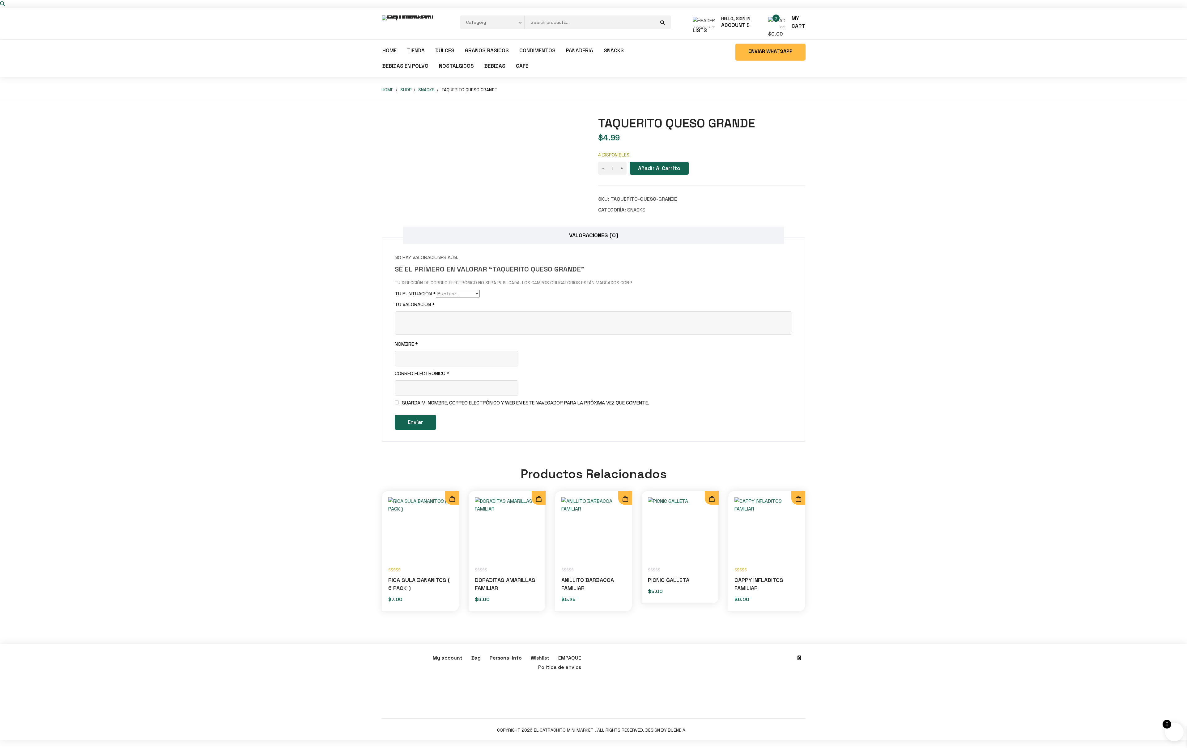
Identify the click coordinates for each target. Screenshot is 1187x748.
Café (522, 65)
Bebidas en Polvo (405, 65)
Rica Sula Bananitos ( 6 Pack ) (419, 584)
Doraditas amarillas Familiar (505, 584)
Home (389, 50)
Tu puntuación (415, 293)
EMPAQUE (569, 658)
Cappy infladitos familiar (758, 584)
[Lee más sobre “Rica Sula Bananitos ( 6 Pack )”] (452, 499)
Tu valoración (415, 304)
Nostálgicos (456, 65)
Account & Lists (721, 28)
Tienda (416, 50)
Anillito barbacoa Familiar (587, 584)
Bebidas (494, 65)
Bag (476, 658)
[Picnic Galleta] (680, 529)
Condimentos (537, 50)
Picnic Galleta (668, 579)
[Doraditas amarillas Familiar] (507, 529)
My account (447, 658)
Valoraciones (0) (593, 235)
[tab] (593, 235)
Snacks (614, 50)
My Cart (798, 22)
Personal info (506, 658)
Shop (405, 89)
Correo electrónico (422, 373)
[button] (625, 499)
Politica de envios (559, 667)
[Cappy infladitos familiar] (766, 529)
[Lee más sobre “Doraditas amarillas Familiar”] (538, 499)
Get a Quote (770, 52)
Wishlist (540, 658)
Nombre (406, 344)
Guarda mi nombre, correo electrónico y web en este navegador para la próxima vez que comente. (525, 403)
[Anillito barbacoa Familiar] (593, 529)
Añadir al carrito (659, 168)
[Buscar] (2, 4)
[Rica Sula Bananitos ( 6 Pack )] (420, 529)
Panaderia (579, 50)
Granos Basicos (487, 50)
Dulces (444, 50)
